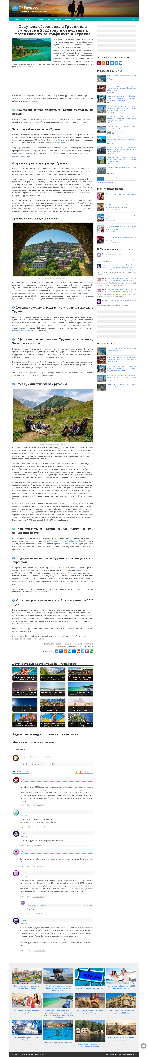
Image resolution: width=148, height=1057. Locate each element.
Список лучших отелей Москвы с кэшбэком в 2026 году (121, 1012)
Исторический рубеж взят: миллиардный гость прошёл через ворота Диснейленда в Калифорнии (121, 88)
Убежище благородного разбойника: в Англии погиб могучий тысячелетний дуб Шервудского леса (121, 149)
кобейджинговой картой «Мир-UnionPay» (65, 541)
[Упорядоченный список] (35, 764)
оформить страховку (21, 330)
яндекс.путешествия (20, 156)
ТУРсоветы (26, 19)
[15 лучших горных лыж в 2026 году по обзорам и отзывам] (100, 229)
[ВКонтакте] (120, 63)
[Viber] (87, 651)
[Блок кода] (44, 764)
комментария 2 (116, 210)
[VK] (56, 651)
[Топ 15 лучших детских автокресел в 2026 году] (100, 196)
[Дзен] (107, 63)
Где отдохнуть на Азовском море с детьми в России (90, 1012)
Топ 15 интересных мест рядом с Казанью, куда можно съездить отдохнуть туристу (58, 988)
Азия (48, 19)
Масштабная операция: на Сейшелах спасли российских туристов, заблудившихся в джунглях (121, 98)
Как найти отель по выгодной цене (89, 988)
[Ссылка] (47, 764)
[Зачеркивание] (32, 764)
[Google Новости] (112, 63)
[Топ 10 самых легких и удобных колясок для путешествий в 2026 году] (100, 207)
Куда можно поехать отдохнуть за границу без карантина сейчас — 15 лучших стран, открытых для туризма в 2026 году (58, 1014)
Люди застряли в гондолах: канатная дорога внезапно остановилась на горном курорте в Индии (121, 159)
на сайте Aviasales (59, 142)
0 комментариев (116, 199)
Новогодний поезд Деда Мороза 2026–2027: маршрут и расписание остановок (119, 266)
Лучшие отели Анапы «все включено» (58, 1042)
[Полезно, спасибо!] (65, 647)
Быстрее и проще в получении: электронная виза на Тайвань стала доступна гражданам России (121, 108)
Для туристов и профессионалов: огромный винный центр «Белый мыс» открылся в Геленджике (121, 129)
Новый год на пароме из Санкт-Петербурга (27, 1039)
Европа (77, 19)
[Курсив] (26, 764)
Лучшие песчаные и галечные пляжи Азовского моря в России (121, 1039)
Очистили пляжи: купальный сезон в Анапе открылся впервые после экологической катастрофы (121, 170)
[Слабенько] (60, 647)
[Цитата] (41, 764)
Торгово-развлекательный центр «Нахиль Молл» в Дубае (26, 987)
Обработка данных (123, 1054)
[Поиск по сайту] (133, 19)
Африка (68, 19)
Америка (58, 19)
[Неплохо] (63, 647)
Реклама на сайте (110, 1054)
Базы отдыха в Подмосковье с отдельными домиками (89, 1045)
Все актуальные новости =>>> (106, 182)
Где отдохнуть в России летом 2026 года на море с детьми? (121, 987)
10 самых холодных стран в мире (121, 254)
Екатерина (42, 905)
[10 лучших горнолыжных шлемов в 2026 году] (100, 218)
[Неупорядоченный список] (38, 764)
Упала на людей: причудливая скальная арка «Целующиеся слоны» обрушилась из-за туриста (121, 139)
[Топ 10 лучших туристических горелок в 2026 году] (100, 240)
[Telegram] (116, 63)
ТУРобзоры (39, 19)
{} (50, 764)
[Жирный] (23, 764)
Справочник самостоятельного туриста (33, 11)
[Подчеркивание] (29, 764)
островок (85, 153)
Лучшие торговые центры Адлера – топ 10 (26, 1012)
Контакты (133, 1054)
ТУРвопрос (28, 7)
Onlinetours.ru (88, 293)
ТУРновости (16, 19)
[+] (53, 764)
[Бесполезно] (58, 647)
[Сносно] (62, 647)
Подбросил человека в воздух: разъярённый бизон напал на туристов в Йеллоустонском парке (121, 118)
